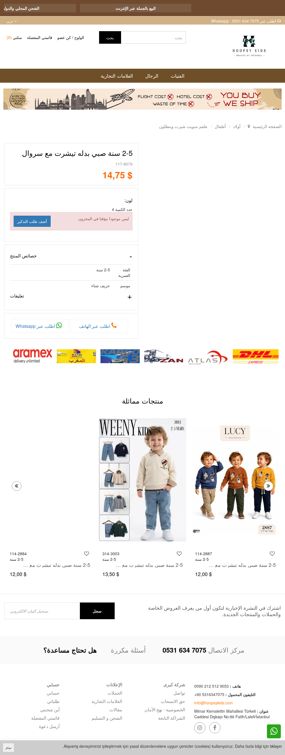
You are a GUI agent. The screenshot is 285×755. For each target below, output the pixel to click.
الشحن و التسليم (107, 718)
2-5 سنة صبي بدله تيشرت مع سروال (241, 564)
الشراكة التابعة (171, 718)
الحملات (114, 693)
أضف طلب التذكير (32, 221)
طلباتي (53, 701)
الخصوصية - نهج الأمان (164, 709)
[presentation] (16, 486)
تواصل (179, 693)
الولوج (79, 37)
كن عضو (64, 37)
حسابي (53, 693)
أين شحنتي (50, 709)
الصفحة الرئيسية (267, 126)
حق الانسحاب (173, 701)
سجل (97, 611)
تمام (8, 747)
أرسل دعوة (49, 726)
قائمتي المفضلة (39, 37)
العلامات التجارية (107, 701)
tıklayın (276, 746)
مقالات (115, 709)
